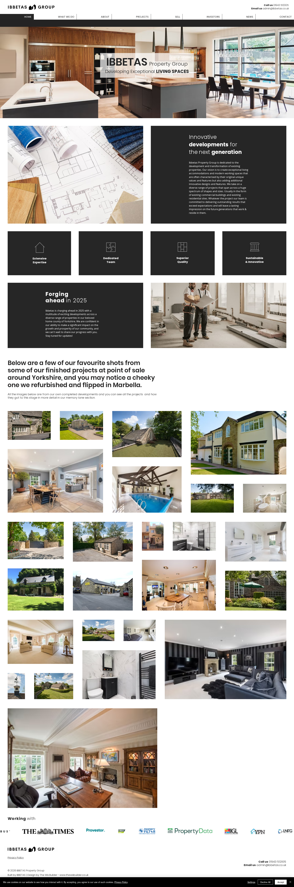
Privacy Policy (121, 882)
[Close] (290, 882)
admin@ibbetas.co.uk (276, 8)
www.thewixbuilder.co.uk (74, 875)
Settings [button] (251, 882)
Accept (280, 882)
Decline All (265, 882)
